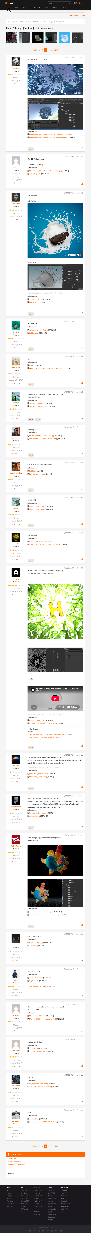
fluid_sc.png (33, 333)
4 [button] (39, 46)
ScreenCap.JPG (35, 174)
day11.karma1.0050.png (38, 1083)
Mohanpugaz (16, 579)
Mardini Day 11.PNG (37, 1016)
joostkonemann (16, 1050)
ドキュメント (38, 1207)
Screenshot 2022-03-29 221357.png (43, 1122)
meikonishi (16, 367)
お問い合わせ (65, 1210)
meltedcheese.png (36, 978)
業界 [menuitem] (24, 8)
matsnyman (16, 1015)
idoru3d (16, 167)
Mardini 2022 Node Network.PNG (42, 1019)
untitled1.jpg (34, 1119)
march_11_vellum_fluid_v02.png (41, 912)
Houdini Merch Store (65, 1202)
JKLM (16, 544)
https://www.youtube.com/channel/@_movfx (44, 737)
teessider (16, 68)
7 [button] (44, 46)
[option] (12, 37)
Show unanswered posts (16, 1165)
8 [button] (45, 46)
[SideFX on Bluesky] (43, 1230)
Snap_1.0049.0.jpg (36, 942)
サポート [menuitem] (55, 8)
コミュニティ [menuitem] (35, 8)
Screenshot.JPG (35, 299)
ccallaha (16, 766)
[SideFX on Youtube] (56, 1230)
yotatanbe (16, 1086)
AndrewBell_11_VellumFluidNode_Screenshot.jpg (48, 137)
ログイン (83, 3)
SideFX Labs (11, 1204)
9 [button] (47, 46)
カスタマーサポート (38, 1191)
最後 (56, 50)
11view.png (33, 945)
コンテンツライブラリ (24, 1197)
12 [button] (52, 46)
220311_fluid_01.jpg (37, 509)
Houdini (9, 1190)
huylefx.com (49, 986)
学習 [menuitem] (46, 8)
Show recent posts (14, 1162)
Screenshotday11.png (37, 813)
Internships (65, 1206)
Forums (15, 22)
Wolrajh (16, 403)
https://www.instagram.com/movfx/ (40, 734)
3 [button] (37, 46)
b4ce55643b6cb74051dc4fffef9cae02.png (45, 368)
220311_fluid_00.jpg (37, 506)
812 (16, 945)
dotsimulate (16, 807)
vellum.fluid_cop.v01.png (38, 330)
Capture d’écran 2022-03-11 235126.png (44, 544)
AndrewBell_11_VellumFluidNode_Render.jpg (46, 134)
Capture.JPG (34, 981)
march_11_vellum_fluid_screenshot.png (44, 915)
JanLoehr (16, 1121)
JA (77, 3)
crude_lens (16, 438)
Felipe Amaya (16, 846)
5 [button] (40, 46)
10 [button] (49, 46)
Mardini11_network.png (38, 774)
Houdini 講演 (25, 1201)
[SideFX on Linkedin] (61, 1230)
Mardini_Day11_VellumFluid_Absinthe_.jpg (45, 171)
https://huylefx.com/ (35, 986)
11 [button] (50, 46)
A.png (31, 365)
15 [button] (57, 46)
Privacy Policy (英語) (52, 1197)
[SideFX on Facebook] (30, 1230)
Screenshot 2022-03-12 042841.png (43, 439)
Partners (10, 1206)
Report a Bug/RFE (37, 1213)
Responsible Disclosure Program (52, 1217)
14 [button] (55, 46)
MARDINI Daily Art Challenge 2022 (30, 22)
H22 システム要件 (38, 1202)
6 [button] (42, 46)
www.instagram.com (62, 734)
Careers (64, 1196)
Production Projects (24, 1205)
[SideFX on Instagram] (39, 1230)
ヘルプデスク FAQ (38, 1197)
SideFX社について (65, 1191)
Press (63, 1198)
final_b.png (33, 302)
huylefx (16, 980)
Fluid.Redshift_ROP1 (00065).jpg (41, 436)
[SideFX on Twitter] (35, 1230)
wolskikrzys (16, 204)
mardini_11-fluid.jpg (37, 403)
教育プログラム (24, 1210)
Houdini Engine (9, 1194)
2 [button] (35, 46)
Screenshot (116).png (37, 474)
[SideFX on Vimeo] (52, 1230)
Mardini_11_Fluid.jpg (37, 541)
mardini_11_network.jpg (38, 406)
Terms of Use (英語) (51, 1191)
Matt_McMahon (16, 473)
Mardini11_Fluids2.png (38, 777)
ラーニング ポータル (24, 1191)
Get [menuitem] (64, 8)
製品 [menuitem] (16, 8)
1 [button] (34, 46)
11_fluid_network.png (37, 1051)
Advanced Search (78, 16)
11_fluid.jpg (33, 1048)
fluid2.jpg (32, 471)
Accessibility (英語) (52, 1210)
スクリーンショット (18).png (40, 1086)
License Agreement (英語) (52, 1203)
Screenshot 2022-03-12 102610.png (43, 723)
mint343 (16, 332)
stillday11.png (34, 816)
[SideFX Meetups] (48, 1230)
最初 (35, 50)
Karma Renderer (10, 1199)
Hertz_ (16, 508)
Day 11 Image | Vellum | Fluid (54, 22)
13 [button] (54, 46)
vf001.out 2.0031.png (37, 720)
